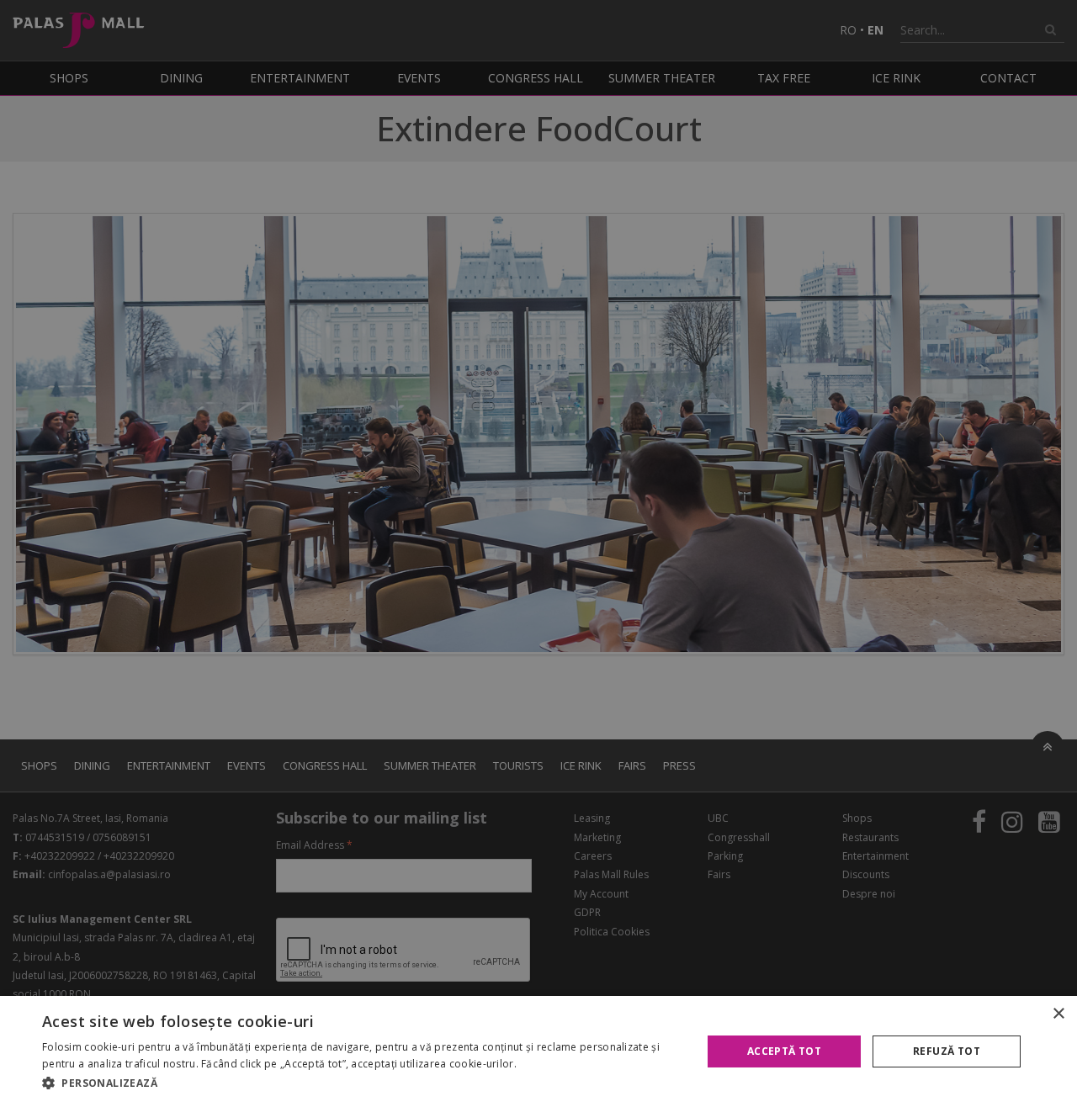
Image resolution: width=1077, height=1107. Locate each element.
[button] (362, 1083)
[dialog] (538, 1051)
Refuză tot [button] (946, 1051)
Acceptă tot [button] (784, 1051)
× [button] (1058, 1014)
